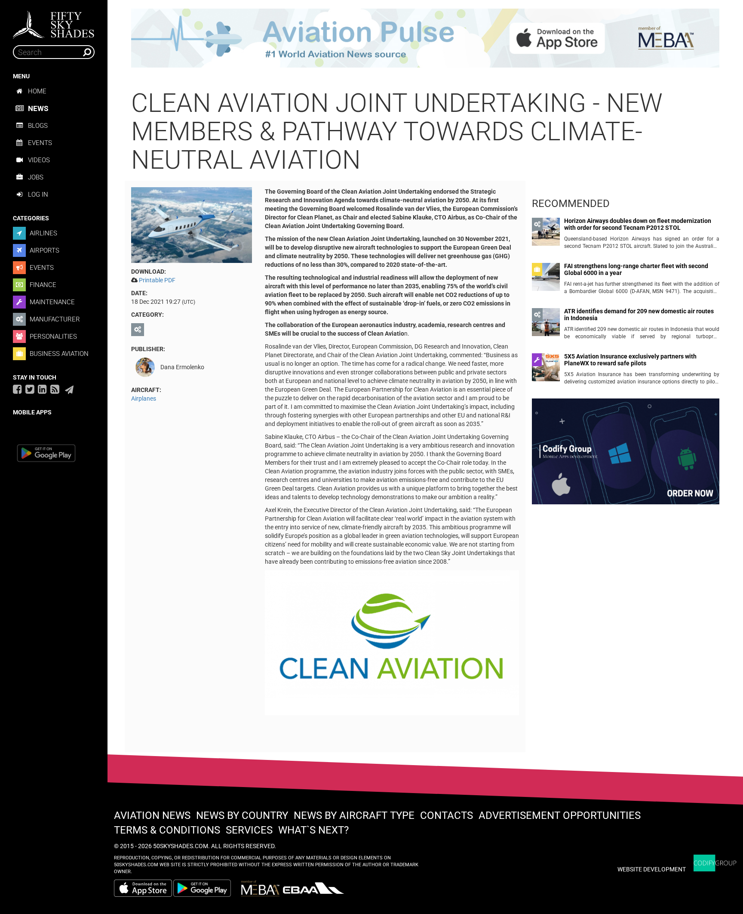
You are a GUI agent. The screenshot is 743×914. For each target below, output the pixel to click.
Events (40, 143)
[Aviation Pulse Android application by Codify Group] (206, 888)
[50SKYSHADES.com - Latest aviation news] (54, 22)
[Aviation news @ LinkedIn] (42, 389)
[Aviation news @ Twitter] (29, 389)
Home (37, 91)
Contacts (446, 815)
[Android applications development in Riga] (625, 455)
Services (249, 830)
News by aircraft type (354, 815)
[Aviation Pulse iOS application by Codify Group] (143, 888)
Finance (42, 285)
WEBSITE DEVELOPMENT (651, 869)
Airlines (42, 233)
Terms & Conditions (167, 830)
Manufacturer (54, 319)
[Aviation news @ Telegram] (69, 390)
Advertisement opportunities (560, 815)
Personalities (52, 336)
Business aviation (58, 354)
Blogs (38, 126)
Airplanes (143, 398)
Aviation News (152, 815)
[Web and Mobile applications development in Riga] (715, 863)
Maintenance (51, 302)
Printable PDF (157, 280)
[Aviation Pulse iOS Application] (425, 37)
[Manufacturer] (138, 329)
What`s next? (313, 830)
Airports (43, 250)
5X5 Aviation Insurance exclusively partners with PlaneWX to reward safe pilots (630, 359)
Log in (38, 194)
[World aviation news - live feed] (54, 389)
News (38, 108)
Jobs (35, 177)
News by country (242, 815)
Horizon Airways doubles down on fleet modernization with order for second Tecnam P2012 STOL (637, 224)
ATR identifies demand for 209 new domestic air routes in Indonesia (639, 314)
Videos (39, 160)
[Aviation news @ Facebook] (17, 389)
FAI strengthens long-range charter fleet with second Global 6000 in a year (636, 269)
